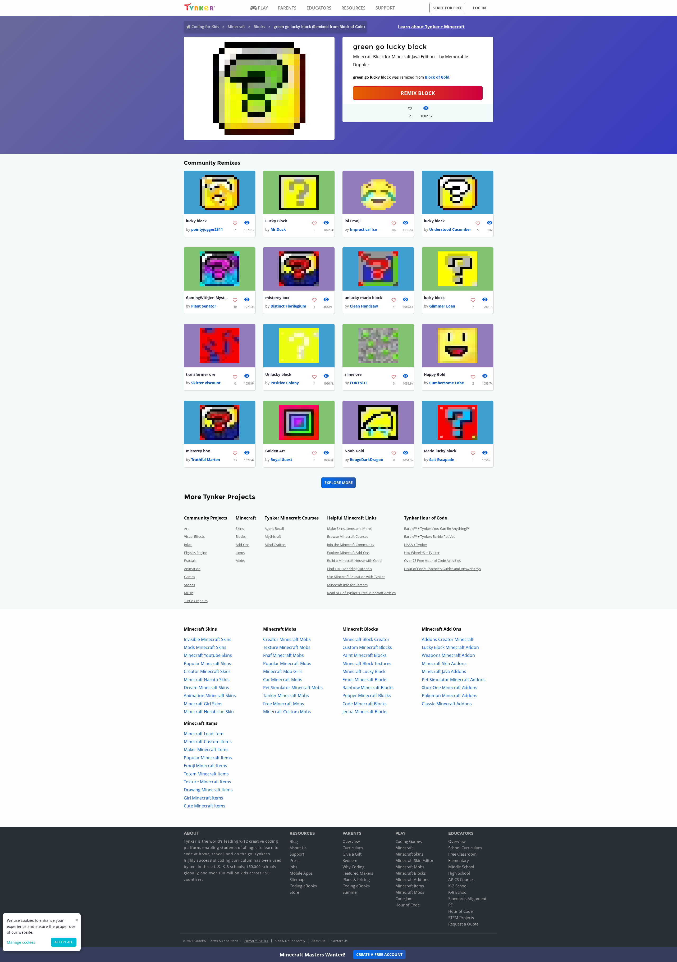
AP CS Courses (461, 879)
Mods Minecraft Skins (205, 647)
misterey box (277, 297)
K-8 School (458, 892)
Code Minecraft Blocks (364, 704)
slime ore (353, 374)
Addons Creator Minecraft (448, 639)
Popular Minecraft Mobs (287, 663)
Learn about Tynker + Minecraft (431, 27)
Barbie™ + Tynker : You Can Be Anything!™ (436, 528)
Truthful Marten (205, 459)
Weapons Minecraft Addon (448, 655)
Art (186, 528)
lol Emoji (352, 220)
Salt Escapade (441, 459)
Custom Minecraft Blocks (367, 647)
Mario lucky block (440, 450)
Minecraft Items (409, 885)
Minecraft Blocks (410, 873)
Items (240, 552)
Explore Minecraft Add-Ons (348, 552)
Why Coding (353, 866)
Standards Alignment (467, 898)
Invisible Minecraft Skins (207, 639)
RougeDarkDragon (366, 459)
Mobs (240, 560)
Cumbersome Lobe (446, 382)
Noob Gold (354, 450)
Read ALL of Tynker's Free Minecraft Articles (361, 592)
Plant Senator (203, 306)
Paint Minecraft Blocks (364, 655)
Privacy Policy (256, 941)
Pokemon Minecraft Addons (449, 695)
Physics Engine (195, 552)
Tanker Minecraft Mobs (286, 695)
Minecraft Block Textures (366, 663)
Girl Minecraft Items (203, 798)
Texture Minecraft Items (207, 782)
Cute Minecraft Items (204, 806)
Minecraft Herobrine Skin (209, 712)
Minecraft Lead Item (203, 734)
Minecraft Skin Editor (414, 860)
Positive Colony (285, 382)
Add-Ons (242, 544)
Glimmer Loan (442, 306)
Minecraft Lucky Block (363, 671)
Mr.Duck (278, 229)
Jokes (188, 544)
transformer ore (200, 374)
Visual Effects (194, 536)
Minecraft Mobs (409, 866)
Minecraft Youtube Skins (208, 655)
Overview (351, 841)
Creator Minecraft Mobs (287, 639)
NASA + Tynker (415, 544)
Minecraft (236, 26)
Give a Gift (352, 854)
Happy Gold (434, 374)
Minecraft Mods (409, 892)
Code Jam (404, 898)
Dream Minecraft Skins (206, 687)
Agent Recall (274, 528)
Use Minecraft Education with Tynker (356, 576)
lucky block (196, 220)
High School (459, 873)
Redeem (349, 860)
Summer (350, 892)
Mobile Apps (301, 873)
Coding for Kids (205, 26)
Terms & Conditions (223, 941)
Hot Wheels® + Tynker (422, 552)
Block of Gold (437, 77)
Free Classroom (462, 854)
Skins (240, 528)
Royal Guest (281, 459)
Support (297, 854)
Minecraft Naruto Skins (207, 680)
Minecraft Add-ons (412, 879)
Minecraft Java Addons (444, 671)
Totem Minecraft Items (206, 774)
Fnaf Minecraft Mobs (283, 655)
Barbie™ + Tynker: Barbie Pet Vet (429, 536)
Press (294, 860)
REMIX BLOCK (418, 93)
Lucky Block (276, 220)
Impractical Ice (363, 229)
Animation (192, 568)
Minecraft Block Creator (366, 639)
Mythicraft (273, 536)
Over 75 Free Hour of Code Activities (432, 560)
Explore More (338, 482)
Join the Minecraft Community (350, 544)
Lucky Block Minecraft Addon (450, 647)
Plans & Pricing (356, 879)
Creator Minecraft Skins (207, 671)
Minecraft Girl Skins (203, 704)
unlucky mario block (363, 297)
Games (189, 576)
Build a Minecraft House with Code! (354, 560)
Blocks (259, 26)
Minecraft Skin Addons (444, 663)
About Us (298, 847)
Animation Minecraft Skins (210, 695)
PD (451, 904)
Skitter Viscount (206, 382)
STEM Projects (461, 917)
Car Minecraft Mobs (282, 680)
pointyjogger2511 (207, 229)
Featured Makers (357, 873)
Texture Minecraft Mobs (286, 647)
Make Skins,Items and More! (349, 528)
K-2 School (458, 885)
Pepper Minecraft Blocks (366, 695)
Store (294, 892)
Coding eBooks (303, 885)
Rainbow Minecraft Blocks (368, 687)
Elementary (458, 860)
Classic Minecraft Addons (447, 704)
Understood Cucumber (450, 229)
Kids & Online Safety (290, 941)
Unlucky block (278, 374)
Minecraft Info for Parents (347, 584)
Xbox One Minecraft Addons (449, 687)
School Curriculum (465, 847)
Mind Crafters (275, 544)
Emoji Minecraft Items (205, 766)
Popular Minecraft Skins (207, 663)
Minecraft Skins (409, 854)
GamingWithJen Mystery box (207, 297)
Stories (189, 584)
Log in (479, 7)
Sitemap (297, 879)
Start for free (447, 7)
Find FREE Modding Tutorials (349, 568)
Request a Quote (463, 924)
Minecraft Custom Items (208, 741)
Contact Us (339, 941)
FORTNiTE (359, 382)
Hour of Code (407, 904)
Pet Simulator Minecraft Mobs (293, 687)
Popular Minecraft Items (208, 758)
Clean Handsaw (364, 306)
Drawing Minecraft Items (208, 790)
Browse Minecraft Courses (347, 536)
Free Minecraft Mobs (283, 704)
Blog (294, 841)
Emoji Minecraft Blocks (364, 680)
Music (188, 592)
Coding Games (408, 841)
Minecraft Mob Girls (283, 671)
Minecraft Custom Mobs (287, 712)
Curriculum (352, 847)
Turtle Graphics (196, 600)
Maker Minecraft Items (206, 749)
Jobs (293, 866)
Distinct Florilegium (288, 306)
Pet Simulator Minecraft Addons (454, 680)
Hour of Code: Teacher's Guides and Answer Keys (442, 568)
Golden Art (275, 450)
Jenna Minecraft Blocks (364, 712)
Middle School (461, 866)
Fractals (190, 560)
